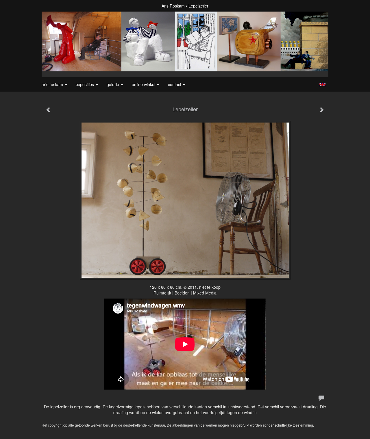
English (322, 84)
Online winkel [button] (144, 84)
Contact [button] (175, 84)
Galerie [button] (113, 84)
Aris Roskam (173, 6)
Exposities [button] (85, 84)
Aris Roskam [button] (53, 84)
